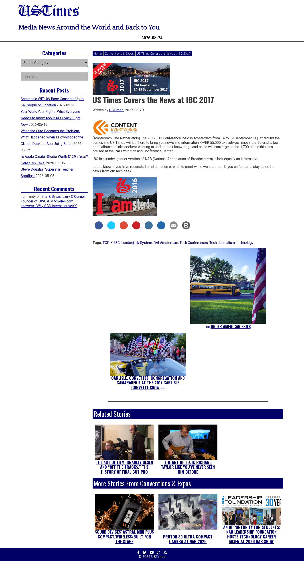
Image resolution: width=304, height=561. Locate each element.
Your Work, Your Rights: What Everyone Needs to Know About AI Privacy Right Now (50, 118)
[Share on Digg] (161, 228)
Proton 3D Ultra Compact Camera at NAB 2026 (188, 539)
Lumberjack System (136, 243)
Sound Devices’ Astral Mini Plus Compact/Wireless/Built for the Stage (124, 536)
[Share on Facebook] (99, 228)
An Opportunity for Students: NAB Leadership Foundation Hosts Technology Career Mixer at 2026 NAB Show (251, 534)
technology (244, 243)
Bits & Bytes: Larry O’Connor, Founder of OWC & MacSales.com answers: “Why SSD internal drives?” (53, 201)
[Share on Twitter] (111, 228)
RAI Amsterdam (166, 243)
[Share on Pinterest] (136, 228)
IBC (117, 243)
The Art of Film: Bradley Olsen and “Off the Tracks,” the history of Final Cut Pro (124, 467)
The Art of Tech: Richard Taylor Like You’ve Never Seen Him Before (188, 467)
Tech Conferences (194, 243)
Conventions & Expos (119, 53)
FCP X (108, 243)
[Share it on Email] (174, 228)
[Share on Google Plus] (124, 228)
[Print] (186, 228)
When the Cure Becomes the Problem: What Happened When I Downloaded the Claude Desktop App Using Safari (52, 137)
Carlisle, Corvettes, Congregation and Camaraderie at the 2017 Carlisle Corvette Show (148, 382)
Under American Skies (231, 326)
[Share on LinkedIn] (149, 228)
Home (98, 53)
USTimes (48, 12)
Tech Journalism (222, 243)
